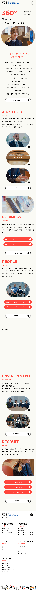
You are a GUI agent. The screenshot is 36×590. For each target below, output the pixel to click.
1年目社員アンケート (23, 553)
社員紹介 (21, 528)
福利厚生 (21, 548)
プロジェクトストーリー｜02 (12, 244)
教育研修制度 (22, 546)
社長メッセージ (6, 528)
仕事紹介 (4, 546)
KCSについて (5, 530)
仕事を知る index (18, 253)
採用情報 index (18, 501)
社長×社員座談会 (22, 530)
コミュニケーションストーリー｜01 (15, 302)
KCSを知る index (18, 188)
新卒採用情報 (18, 482)
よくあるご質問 (6, 571)
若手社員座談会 (22, 550)
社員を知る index (18, 315)
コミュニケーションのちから (8, 532)
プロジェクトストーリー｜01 (12, 239)
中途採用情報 (18, 487)
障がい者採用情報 (18, 492)
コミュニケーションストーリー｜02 (15, 307)
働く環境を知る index (18, 434)
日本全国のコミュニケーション (25, 551)
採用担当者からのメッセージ (8, 569)
